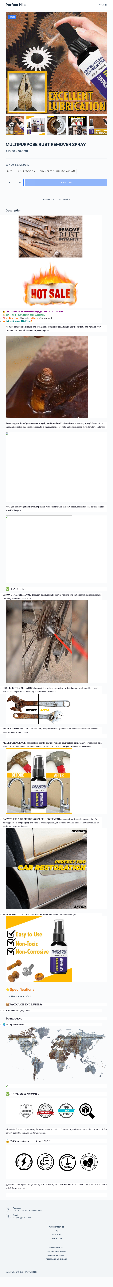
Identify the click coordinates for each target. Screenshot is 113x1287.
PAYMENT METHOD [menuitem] (56, 1227)
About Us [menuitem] (56, 1235)
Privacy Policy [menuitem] (56, 1248)
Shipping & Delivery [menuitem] (56, 1255)
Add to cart (66, 182)
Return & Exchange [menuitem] (57, 1251)
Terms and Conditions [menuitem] (56, 1259)
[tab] (49, 199)
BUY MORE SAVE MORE (17, 165)
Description (48, 199)
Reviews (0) (64, 199)
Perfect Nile (16, 5)
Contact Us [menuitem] (56, 1238)
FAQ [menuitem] (56, 1231)
